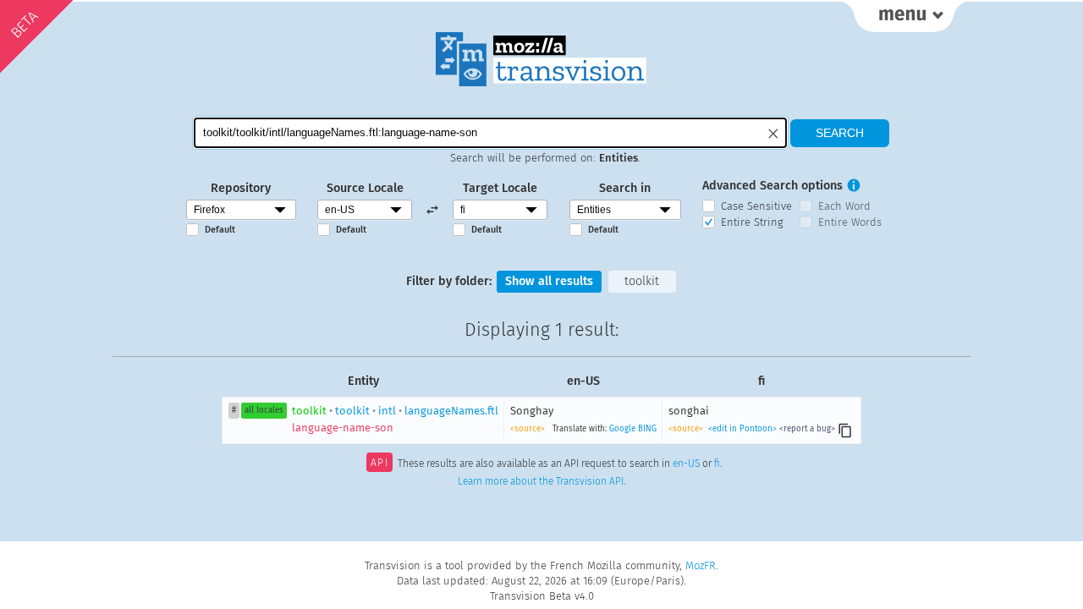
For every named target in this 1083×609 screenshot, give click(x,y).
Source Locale (365, 188)
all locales (264, 410)
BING (647, 429)
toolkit (641, 281)
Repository (241, 188)
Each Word (844, 206)
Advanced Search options (772, 185)
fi (717, 464)
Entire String (752, 222)
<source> (527, 429)
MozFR (700, 565)
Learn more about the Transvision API (541, 481)
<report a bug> (807, 429)
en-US (686, 464)
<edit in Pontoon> (742, 429)
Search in (625, 188)
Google (622, 429)
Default (220, 229)
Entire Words (850, 222)
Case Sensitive (756, 206)
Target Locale (500, 188)
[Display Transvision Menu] (904, 17)
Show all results (549, 281)
